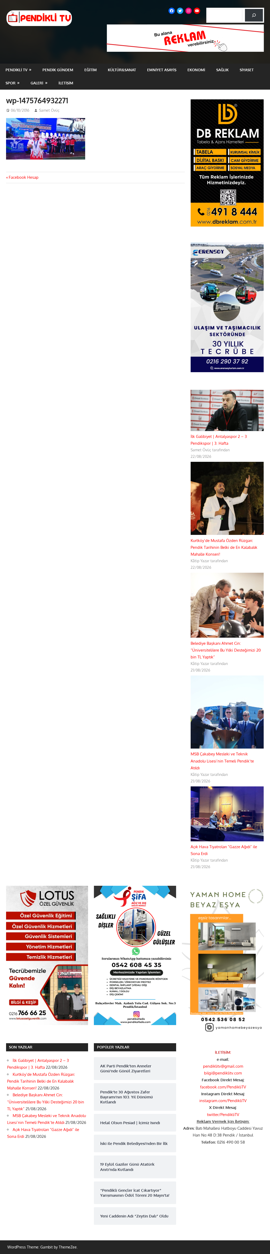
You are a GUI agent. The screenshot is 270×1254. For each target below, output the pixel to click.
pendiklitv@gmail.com (223, 1066)
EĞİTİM (90, 70)
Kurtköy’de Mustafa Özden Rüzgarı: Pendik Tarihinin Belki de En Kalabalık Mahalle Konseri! (224, 547)
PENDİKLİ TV (16, 70)
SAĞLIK (222, 70)
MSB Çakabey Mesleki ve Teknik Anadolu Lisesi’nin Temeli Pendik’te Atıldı (222, 760)
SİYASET (247, 70)
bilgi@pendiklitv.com (223, 1073)
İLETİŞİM (66, 83)
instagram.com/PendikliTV (223, 1100)
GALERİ (37, 83)
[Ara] (254, 15)
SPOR (11, 83)
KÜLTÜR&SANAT (122, 70)
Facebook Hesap (23, 177)
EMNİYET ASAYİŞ (161, 70)
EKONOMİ (196, 70)
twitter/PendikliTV (223, 1114)
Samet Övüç (49, 110)
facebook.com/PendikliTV (223, 1086)
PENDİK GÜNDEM (57, 70)
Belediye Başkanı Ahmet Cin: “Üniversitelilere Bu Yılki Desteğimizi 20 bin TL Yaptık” (226, 650)
